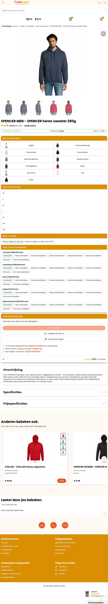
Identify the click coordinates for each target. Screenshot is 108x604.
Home (15, 26)
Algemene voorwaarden (65, 542)
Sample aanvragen (56, 339)
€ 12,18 (77, 481)
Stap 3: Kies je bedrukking (14, 247)
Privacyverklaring (62, 546)
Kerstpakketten (7, 577)
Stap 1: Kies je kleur (11, 138)
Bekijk (61, 481)
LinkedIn (61, 573)
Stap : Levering (9, 236)
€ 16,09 (8, 481)
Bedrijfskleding (7, 570)
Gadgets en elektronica (11, 573)
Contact (4, 542)
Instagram (62, 570)
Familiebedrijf (6, 550)
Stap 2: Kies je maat (12, 187)
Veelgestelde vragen (9, 546)
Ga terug (7, 26)
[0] (70, 19)
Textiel (22, 26)
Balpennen (5, 566)
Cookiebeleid (60, 550)
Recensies (5, 553)
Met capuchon (42, 26)
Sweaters (30, 26)
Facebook (62, 566)
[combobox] (51, 10)
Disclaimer (59, 553)
